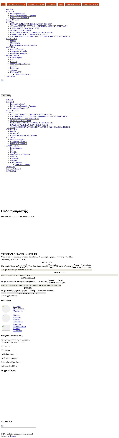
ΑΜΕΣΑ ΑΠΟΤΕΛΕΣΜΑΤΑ (16, 5)
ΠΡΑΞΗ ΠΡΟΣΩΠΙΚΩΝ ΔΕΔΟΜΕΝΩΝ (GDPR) (29, 34)
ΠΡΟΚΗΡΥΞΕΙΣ (12, 20)
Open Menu (6, 96)
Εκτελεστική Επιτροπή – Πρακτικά (23, 16)
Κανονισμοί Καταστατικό (19, 18)
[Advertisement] (59, 190)
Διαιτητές (13, 66)
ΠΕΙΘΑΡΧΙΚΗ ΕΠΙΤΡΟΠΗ (36, 5)
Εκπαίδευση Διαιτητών (18, 53)
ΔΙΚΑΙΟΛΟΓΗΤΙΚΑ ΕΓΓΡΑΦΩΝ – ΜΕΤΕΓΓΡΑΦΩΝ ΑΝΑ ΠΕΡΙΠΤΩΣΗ (38, 26)
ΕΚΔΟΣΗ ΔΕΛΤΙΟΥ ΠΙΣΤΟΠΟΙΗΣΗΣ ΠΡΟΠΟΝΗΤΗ (31, 32)
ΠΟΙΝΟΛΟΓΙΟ (51, 5)
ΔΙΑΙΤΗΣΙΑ (10, 47)
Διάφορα (13, 70)
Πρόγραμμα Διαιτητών (18, 51)
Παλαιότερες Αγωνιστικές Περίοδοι (23, 45)
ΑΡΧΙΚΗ (9, 9)
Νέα (11, 60)
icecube (13, 436)
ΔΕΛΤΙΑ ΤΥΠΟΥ (12, 55)
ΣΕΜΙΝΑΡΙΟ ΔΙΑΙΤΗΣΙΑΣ (20, 30)
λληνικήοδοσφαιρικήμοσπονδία (18, 309)
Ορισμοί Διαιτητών (17, 49)
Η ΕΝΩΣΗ (10, 11)
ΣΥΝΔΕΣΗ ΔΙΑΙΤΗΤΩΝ (90, 5)
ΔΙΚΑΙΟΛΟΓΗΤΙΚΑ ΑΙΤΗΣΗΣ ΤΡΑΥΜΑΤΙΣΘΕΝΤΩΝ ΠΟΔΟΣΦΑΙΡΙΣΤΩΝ (40, 37)
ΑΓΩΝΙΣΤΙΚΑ (11, 39)
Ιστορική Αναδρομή (17, 14)
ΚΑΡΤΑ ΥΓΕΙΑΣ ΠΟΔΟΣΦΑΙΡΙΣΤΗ (24, 28)
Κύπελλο (13, 62)
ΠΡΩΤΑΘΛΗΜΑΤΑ (22, 74)
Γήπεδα (13, 41)
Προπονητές (14, 68)
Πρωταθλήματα (16, 57)
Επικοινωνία (10, 76)
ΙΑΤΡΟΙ (61, 5)
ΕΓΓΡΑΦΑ (10, 22)
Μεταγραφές (15, 43)
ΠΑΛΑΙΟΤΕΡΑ (16, 72)
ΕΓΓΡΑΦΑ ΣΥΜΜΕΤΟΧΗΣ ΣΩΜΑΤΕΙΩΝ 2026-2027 (31, 24)
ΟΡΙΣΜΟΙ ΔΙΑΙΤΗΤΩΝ (73, 5)
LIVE (3, 5)
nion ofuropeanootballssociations (18, 318)
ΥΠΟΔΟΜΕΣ (11, 171)
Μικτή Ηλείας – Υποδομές (20, 64)
